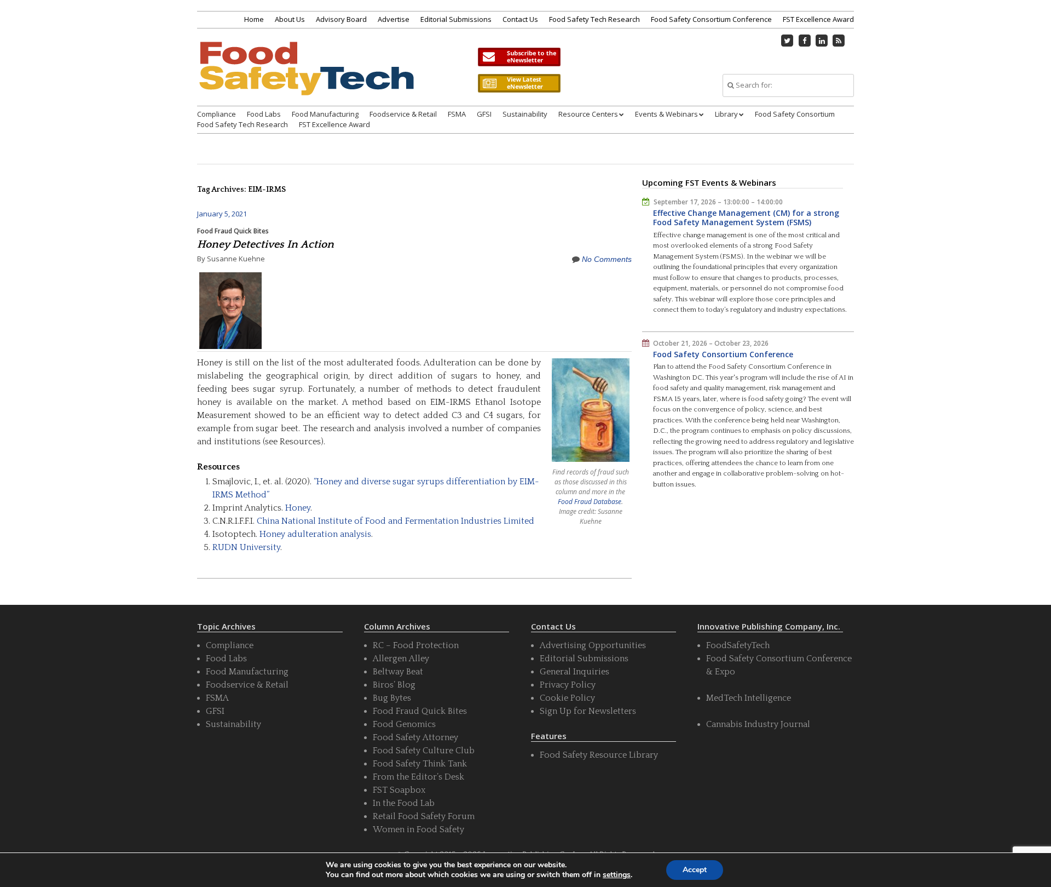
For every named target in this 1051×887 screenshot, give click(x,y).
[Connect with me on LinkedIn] (822, 40)
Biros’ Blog (394, 685)
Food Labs (264, 114)
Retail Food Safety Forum (424, 816)
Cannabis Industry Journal (758, 724)
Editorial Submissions (456, 19)
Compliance (216, 114)
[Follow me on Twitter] (788, 40)
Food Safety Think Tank (420, 764)
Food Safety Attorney (415, 737)
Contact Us (520, 19)
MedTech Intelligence (748, 698)
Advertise (393, 19)
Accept (695, 870)
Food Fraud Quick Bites (233, 231)
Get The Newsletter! (519, 57)
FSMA (457, 114)
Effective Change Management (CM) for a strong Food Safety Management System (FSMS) (746, 218)
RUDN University (246, 547)
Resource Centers (588, 114)
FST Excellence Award (818, 19)
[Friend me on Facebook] (805, 40)
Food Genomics (404, 724)
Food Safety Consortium (795, 114)
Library (726, 114)
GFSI (484, 114)
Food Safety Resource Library (599, 755)
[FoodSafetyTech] (306, 78)
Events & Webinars (666, 114)
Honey (297, 508)
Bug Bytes (392, 698)
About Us (290, 19)
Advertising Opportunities (593, 645)
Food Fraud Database (589, 501)
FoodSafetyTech (738, 645)
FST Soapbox (399, 790)
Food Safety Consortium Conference (711, 19)
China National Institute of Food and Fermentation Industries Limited (395, 521)
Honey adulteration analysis (315, 534)
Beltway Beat (398, 672)
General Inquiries (574, 672)
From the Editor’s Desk (418, 777)
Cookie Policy (567, 698)
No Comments (607, 259)
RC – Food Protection (416, 645)
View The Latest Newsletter (519, 83)
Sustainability (525, 114)
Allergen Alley (401, 658)
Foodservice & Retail (403, 114)
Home (254, 19)
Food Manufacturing (325, 114)
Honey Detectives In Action (265, 244)
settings (617, 875)
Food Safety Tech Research (594, 19)
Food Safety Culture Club (424, 751)
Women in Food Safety (418, 829)
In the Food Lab (404, 803)
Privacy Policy (568, 685)
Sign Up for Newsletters (588, 711)
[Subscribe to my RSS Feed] (839, 40)
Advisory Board (341, 19)
